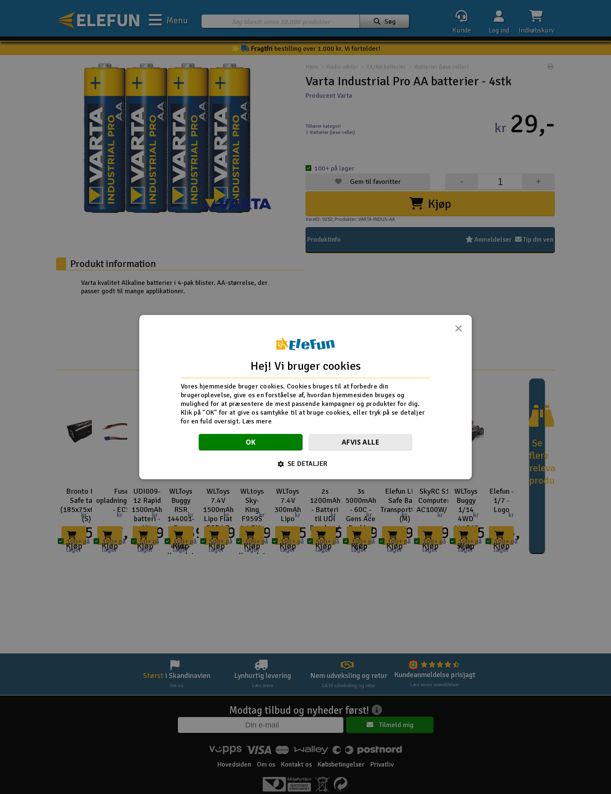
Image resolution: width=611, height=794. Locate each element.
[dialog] (305, 397)
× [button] (458, 330)
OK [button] (251, 442)
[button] (306, 464)
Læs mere (257, 421)
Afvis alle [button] (360, 442)
